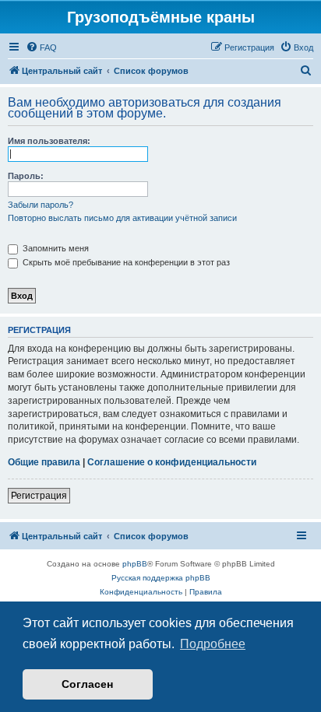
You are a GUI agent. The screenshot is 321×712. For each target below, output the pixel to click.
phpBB (134, 563)
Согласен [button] (87, 684)
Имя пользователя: (49, 141)
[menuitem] (41, 47)
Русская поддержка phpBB (160, 577)
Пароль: (26, 176)
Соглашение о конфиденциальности (171, 462)
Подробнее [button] (212, 644)
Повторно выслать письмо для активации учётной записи (122, 218)
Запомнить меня (54, 248)
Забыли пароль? (40, 204)
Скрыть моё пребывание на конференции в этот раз (125, 262)
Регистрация (39, 495)
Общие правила (44, 462)
